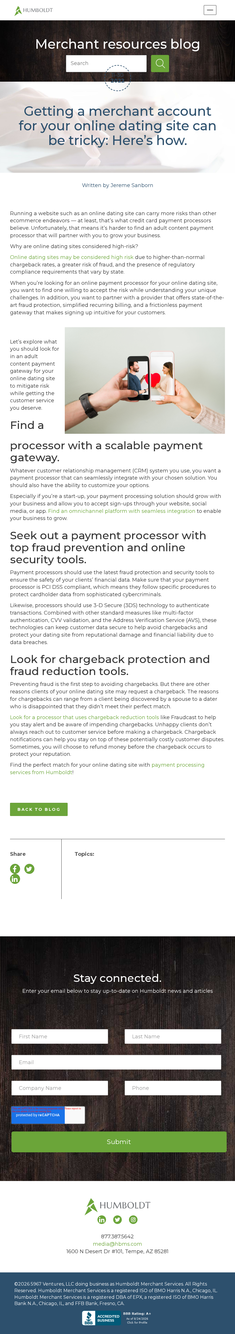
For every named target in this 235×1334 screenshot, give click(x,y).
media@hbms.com (117, 1244)
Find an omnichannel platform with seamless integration (121, 511)
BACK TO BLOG (38, 809)
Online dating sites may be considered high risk (72, 257)
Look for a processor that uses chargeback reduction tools (84, 717)
